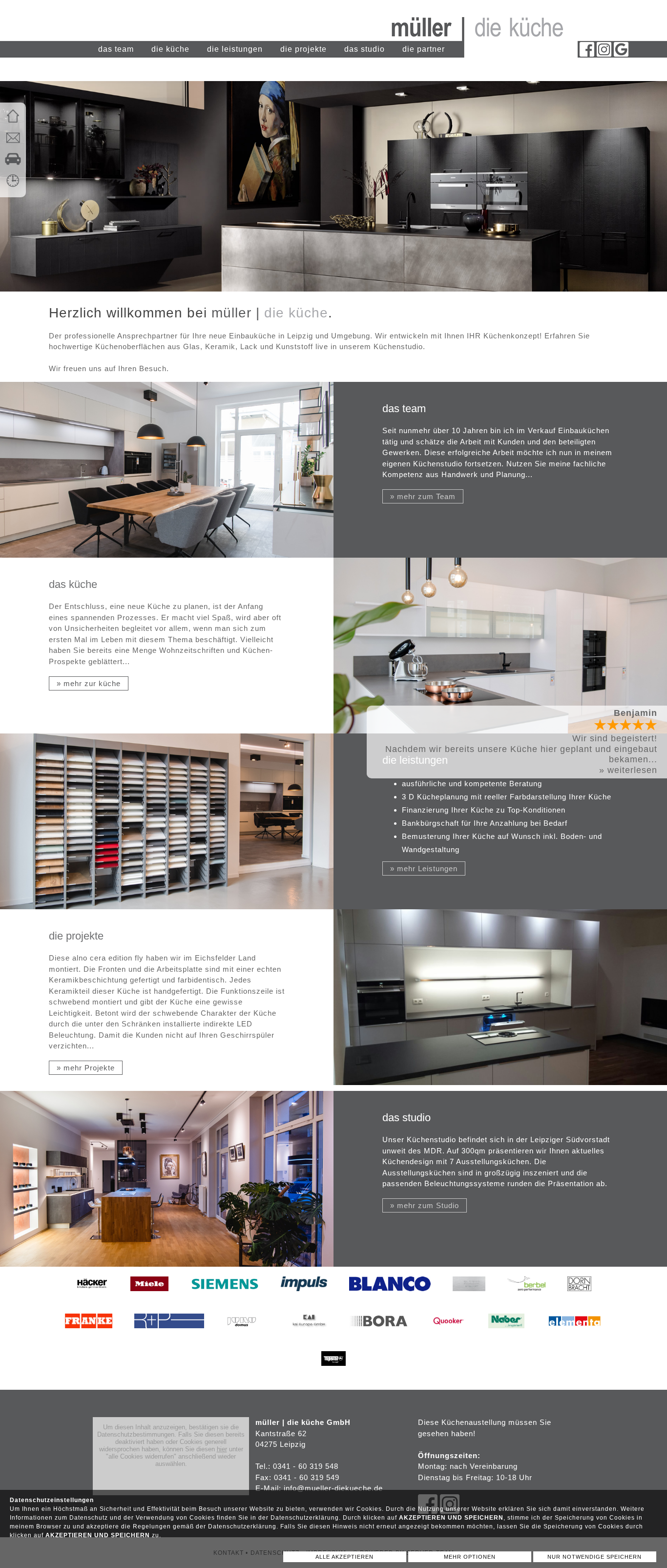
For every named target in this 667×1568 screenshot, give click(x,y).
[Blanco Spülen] (389, 1298)
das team (116, 49)
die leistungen (235, 49)
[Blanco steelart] (469, 1298)
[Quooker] (449, 1335)
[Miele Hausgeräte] (149, 1298)
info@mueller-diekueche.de (333, 1488)
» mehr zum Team (423, 496)
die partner (423, 49)
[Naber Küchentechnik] (506, 1335)
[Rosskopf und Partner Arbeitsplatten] (169, 1335)
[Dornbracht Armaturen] (579, 1298)
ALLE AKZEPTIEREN (344, 1557)
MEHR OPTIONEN (470, 1557)
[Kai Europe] (309, 1335)
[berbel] (526, 1298)
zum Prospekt (627, 724)
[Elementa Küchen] (574, 1335)
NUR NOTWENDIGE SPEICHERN (594, 1557)
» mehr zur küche (89, 683)
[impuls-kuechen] (304, 1298)
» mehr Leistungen (424, 868)
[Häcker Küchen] (92, 1298)
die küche (170, 49)
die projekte (303, 49)
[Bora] (378, 1335)
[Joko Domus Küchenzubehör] (248, 1335)
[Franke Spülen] (88, 1335)
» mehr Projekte (86, 1068)
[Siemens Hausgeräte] (225, 1298)
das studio (364, 49)
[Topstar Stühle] (333, 1373)
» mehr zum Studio (424, 1205)
